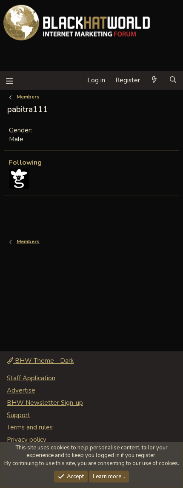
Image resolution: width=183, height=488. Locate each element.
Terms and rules (30, 427)
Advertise (21, 390)
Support (18, 415)
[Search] (173, 80)
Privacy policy (26, 439)
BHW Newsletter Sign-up (45, 402)
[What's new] (154, 80)
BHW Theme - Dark (43, 360)
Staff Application (31, 378)
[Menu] (9, 80)
